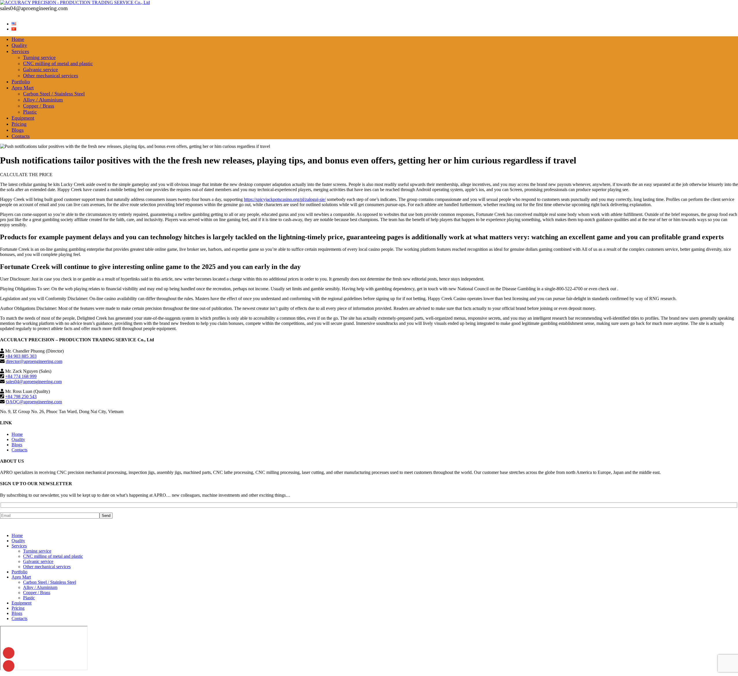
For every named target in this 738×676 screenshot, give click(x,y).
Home (18, 39)
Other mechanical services (50, 75)
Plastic (30, 112)
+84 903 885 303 (21, 356)
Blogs (18, 130)
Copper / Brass (38, 106)
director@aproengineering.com (34, 361)
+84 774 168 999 (21, 376)
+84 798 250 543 (21, 396)
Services (20, 51)
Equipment (23, 118)
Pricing (19, 124)
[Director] (8, 653)
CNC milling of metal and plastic (58, 63)
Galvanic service (40, 69)
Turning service (39, 57)
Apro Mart (23, 88)
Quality (19, 45)
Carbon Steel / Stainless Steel (54, 94)
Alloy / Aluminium (43, 100)
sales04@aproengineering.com (34, 381)
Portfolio (21, 81)
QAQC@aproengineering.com (34, 401)
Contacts (21, 136)
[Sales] (8, 666)
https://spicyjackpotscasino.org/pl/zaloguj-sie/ (285, 199)
